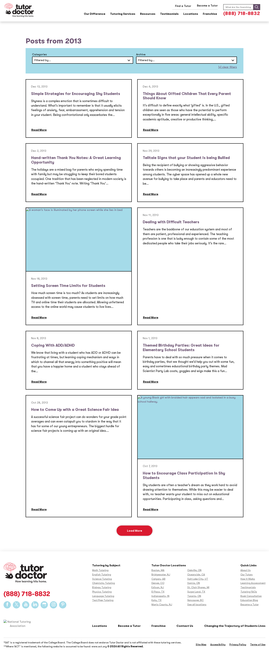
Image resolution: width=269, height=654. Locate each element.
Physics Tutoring (102, 591)
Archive (141, 54)
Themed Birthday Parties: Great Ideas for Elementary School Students (181, 347)
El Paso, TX (157, 591)
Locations (190, 13)
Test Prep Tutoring (102, 600)
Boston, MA (157, 570)
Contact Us (184, 625)
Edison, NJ (157, 587)
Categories (39, 54)
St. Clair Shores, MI (198, 587)
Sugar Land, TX (196, 591)
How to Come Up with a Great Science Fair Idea (75, 409)
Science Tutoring (102, 578)
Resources (147, 13)
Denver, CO (157, 582)
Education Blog (249, 600)
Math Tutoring (100, 570)
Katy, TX (156, 600)
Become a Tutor (249, 604)
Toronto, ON (194, 595)
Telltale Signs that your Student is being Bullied (186, 158)
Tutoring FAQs (248, 591)
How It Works (247, 578)
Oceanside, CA (196, 574)
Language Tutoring (103, 595)
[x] (227, 67)
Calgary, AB (158, 578)
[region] (134, 644)
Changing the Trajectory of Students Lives (234, 625)
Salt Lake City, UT (197, 578)
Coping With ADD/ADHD (53, 345)
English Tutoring (101, 574)
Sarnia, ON (193, 582)
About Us (245, 570)
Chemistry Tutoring (103, 582)
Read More (39, 129)
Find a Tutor (183, 6)
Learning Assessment (252, 582)
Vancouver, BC (195, 600)
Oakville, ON (194, 570)
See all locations (196, 604)
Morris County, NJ (161, 604)
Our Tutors (246, 574)
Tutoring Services (122, 13)
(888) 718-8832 (241, 13)
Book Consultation (251, 595)
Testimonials (169, 13)
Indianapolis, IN (160, 595)
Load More (134, 530)
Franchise (210, 13)
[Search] (256, 7)
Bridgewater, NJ (160, 574)
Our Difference (94, 13)
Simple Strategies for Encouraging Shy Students (75, 94)
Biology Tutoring (101, 587)
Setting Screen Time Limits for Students (68, 286)
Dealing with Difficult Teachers (171, 222)
